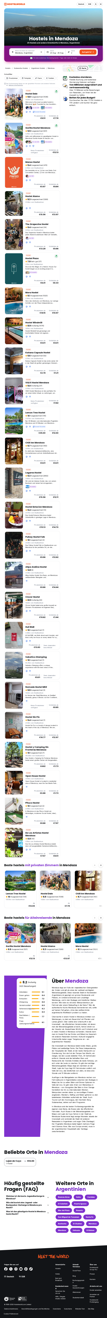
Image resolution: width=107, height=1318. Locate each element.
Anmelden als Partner (94, 1295)
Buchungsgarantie (78, 1281)
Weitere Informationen (16, 85)
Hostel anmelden (96, 1290)
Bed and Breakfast (58, 1279)
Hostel (28, 90)
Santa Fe (89, 1217)
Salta (78, 1197)
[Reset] (41, 52)
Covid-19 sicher (40, 112)
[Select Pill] (96, 4)
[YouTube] (21, 1269)
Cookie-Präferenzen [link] (11, 1314)
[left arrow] (95, 865)
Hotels (57, 1274)
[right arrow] (101, 865)
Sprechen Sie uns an (60, 1292)
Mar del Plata (63, 1210)
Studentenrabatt (78, 1297)
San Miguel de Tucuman (68, 1217)
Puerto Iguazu (80, 1204)
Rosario (79, 1210)
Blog (74, 1276)
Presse (92, 1274)
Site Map (91, 1309)
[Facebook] (6, 1269)
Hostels (58, 1268)
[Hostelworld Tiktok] (31, 1269)
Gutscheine (57, 1309)
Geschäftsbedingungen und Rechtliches (35, 1309)
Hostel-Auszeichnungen (78, 1287)
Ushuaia (76, 1230)
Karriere (92, 1279)
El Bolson (90, 1230)
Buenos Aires (63, 1197)
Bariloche (62, 1224)
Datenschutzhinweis (11, 1309)
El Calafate (63, 1204)
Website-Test (80, 1309)
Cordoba (91, 1197)
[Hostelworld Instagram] (16, 1269)
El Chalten (77, 1224)
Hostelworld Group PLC (94, 1268)
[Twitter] (11, 1269)
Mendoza (93, 1224)
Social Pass (77, 1270)
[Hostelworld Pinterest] (26, 1269)
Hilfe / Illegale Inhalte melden (60, 1298)
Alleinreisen (77, 1292)
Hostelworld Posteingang (94, 1301)
